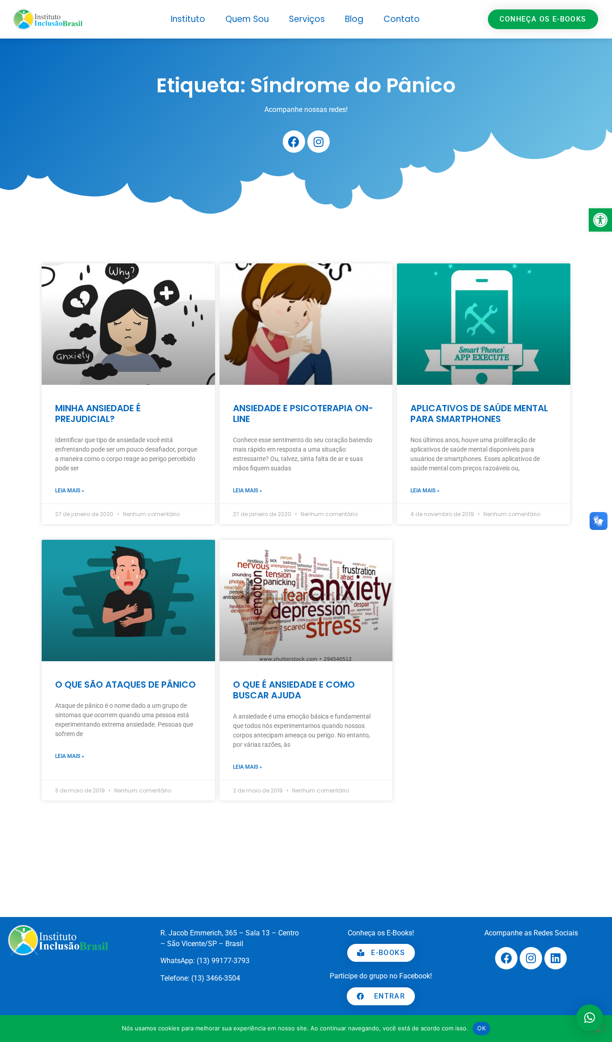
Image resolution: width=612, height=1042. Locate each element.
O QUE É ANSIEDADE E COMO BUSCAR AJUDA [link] (294, 690)
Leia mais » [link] (69, 490)
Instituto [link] (188, 19)
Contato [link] (402, 19)
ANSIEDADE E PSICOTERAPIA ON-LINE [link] (303, 413)
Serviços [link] (307, 19)
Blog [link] (354, 19)
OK (481, 1028)
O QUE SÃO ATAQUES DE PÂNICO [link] (125, 684)
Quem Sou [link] (247, 19)
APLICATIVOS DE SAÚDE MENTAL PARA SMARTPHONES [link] (479, 413)
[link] (600, 220)
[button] (589, 1017)
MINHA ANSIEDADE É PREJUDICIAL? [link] (98, 413)
